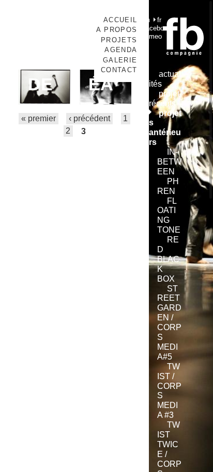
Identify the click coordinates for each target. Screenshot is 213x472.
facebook (157, 28)
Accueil (120, 20)
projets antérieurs (165, 128)
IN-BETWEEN (169, 162)
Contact (119, 70)
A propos (116, 30)
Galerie (120, 60)
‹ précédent (89, 119)
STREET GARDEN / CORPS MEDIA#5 (169, 322)
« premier (38, 119)
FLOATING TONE (168, 216)
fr (159, 20)
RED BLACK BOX (168, 259)
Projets (119, 40)
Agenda (120, 50)
